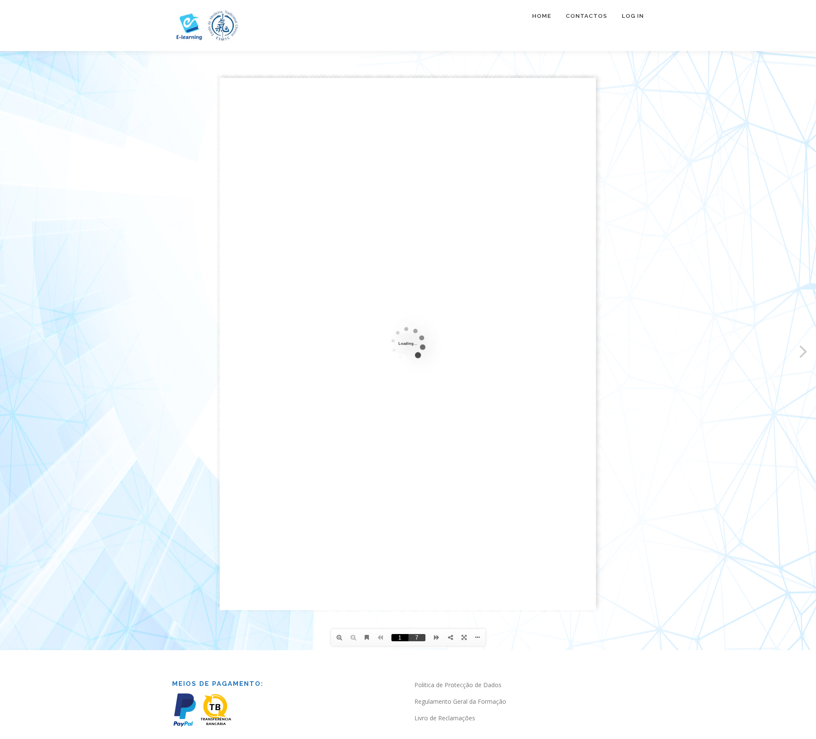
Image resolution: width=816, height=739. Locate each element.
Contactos (586, 15)
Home (541, 15)
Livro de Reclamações (444, 718)
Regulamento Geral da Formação (460, 701)
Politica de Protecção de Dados (458, 685)
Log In (633, 15)
